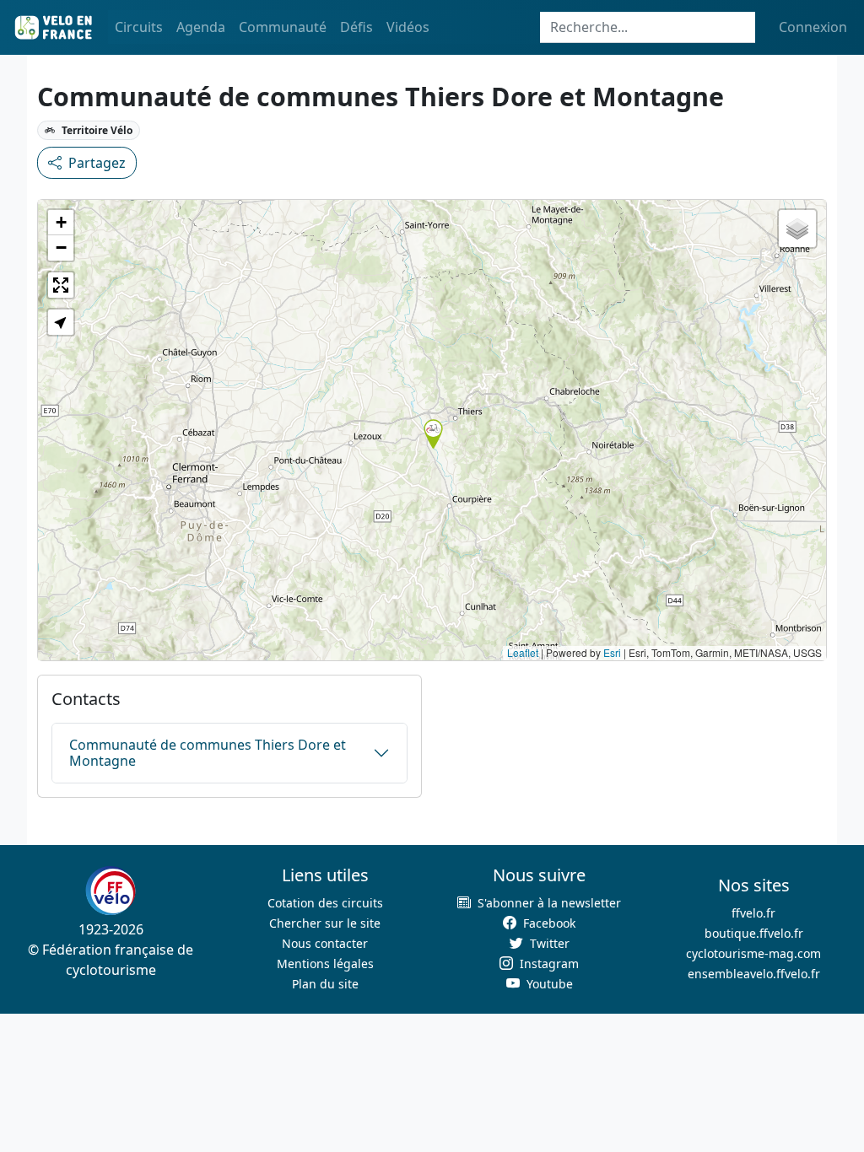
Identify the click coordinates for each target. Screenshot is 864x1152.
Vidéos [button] (407, 27)
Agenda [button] (200, 27)
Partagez (97, 162)
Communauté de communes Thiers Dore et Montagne (207, 752)
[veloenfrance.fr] (52, 27)
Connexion (813, 27)
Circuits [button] (139, 27)
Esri (612, 652)
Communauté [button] (283, 27)
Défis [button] (356, 27)
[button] (433, 433)
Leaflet (522, 652)
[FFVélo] (110, 891)
